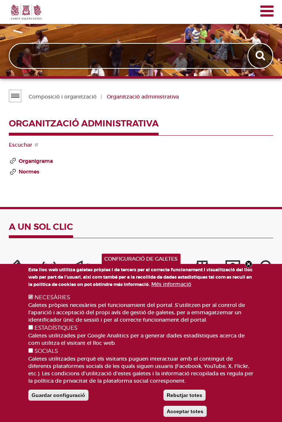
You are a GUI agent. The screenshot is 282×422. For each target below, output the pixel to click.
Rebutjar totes (184, 395)
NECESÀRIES (52, 297)
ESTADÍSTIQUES (56, 328)
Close (248, 264)
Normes (29, 171)
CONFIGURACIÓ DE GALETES (141, 258)
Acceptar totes (185, 411)
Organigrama (36, 161)
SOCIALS (46, 351)
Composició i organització (63, 96)
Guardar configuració (58, 395)
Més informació (171, 284)
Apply (261, 56)
